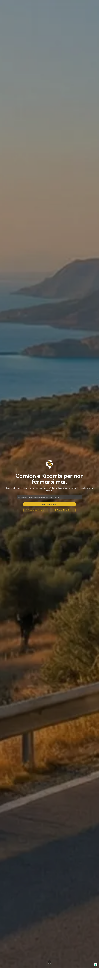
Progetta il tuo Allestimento (37, 510)
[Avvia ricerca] (19, 497)
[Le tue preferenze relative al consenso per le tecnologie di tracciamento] (95, 964)
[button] (49, 464)
